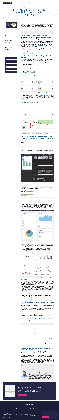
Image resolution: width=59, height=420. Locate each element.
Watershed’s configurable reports (42, 151)
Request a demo (53, 2)
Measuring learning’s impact (25, 359)
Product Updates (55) (8, 47)
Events (31, 414)
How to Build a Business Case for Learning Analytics (22, 415)
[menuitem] (31, 2)
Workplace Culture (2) (8, 42)
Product (4, 408)
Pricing (4, 409)
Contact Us (45, 409)
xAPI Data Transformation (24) (10, 49)
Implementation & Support (20, 408)
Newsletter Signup (32, 408)
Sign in (55, 0)
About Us (45, 408)
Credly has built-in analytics (44, 95)
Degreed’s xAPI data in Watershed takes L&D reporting (42, 75)
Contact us (51, 0)
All (5, 35)
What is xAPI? (18, 409)
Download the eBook (22, 395)
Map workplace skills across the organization (29, 72)
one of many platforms (31, 114)
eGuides (31, 413)
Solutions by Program (6, 413)
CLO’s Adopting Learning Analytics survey (39, 45)
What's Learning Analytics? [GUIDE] (27, 53)
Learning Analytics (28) (8, 40)
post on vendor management (47, 248)
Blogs (31, 409)
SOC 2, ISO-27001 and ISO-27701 (7, 414)
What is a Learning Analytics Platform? (21, 413)
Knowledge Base (32, 415)
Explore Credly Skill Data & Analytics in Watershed (30, 102)
